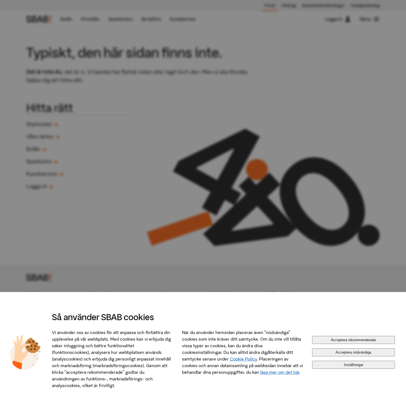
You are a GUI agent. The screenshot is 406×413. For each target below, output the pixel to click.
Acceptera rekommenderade (353, 340)
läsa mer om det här (279, 372)
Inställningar (353, 365)
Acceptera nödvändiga (353, 352)
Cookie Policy (243, 359)
